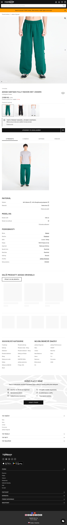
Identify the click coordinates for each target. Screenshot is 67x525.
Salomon (36, 359)
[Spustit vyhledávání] (64, 6)
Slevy (3, 356)
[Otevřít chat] (63, 521)
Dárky (3, 362)
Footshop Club (30, 384)
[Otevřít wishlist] (62, 2)
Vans (51, 353)
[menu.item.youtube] (6, 459)
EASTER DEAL (22, 359)
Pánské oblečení (6, 353)
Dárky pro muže (6, 359)
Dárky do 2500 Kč (6, 365)
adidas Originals (44, 259)
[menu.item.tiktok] (12, 459)
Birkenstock (37, 362)
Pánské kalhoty (22, 345)
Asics (35, 356)
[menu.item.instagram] (9, 459)
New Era (52, 350)
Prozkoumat (10, 124)
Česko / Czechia (34, 523)
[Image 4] (6, 81)
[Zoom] (65, 18)
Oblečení (4, 350)
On (35, 365)
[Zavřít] (65, 10)
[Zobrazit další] (65, 50)
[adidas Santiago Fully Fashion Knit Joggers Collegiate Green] (8, 111)
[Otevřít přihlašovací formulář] (56, 2)
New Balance (38, 353)
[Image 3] (5, 81)
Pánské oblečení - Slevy (24, 350)
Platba (3, 475)
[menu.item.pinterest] (15, 459)
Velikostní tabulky (6, 483)
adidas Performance (55, 345)
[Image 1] (1, 81)
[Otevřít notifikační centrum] (59, 2)
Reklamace (5, 480)
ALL (19, 356)
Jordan (36, 350)
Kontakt (4, 488)
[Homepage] (33, 455)
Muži (3, 368)
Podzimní (46, 236)
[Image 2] (3, 81)
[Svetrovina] (48, 205)
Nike (35, 348)
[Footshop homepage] (9, 2)
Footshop (4, 345)
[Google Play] (17, 463)
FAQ (3, 485)
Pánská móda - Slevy (23, 348)
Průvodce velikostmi (44, 224)
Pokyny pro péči (45, 209)
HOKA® (52, 348)
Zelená (47, 233)
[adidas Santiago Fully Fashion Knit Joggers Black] (21, 111)
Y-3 (51, 356)
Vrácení (4, 478)
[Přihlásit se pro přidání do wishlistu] (63, 130)
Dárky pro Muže (22, 353)
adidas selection (22, 362)
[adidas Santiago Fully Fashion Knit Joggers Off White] (34, 111)
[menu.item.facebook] (3, 459)
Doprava (4, 473)
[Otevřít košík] (65, 2)
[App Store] (7, 463)
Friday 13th (21, 365)
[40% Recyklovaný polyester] (48, 202)
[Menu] (2, 2)
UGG (51, 362)
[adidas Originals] (63, 93)
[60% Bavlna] (30, 202)
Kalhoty (4, 348)
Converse (52, 359)
